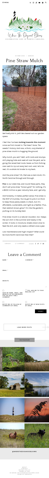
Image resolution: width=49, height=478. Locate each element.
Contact (24, 468)
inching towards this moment (32, 142)
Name (5, 260)
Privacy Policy (24, 470)
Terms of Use (24, 471)
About (24, 467)
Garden (31, 56)
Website (5, 281)
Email (5, 270)
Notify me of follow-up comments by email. (12, 305)
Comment (20, 243)
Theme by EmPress (24, 474)
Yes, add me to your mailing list (34, 291)
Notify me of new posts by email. (34, 305)
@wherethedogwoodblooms (24, 451)
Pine (4, 184)
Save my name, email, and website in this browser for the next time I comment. (12, 295)
